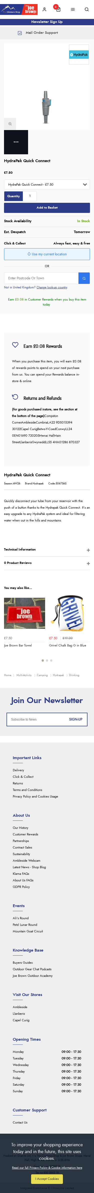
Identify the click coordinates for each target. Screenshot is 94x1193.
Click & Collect (23, 777)
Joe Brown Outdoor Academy (33, 976)
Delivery (18, 770)
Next (85, 630)
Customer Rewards (25, 834)
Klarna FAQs (21, 874)
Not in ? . (36, 287)
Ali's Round (21, 918)
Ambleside (20, 1007)
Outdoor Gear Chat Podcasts (32, 969)
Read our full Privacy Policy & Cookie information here (47, 1167)
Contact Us (20, 1122)
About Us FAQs (23, 880)
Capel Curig (21, 1020)
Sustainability (21, 854)
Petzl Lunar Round (25, 925)
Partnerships (21, 841)
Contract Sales (22, 847)
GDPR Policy (21, 887)
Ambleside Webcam (26, 860)
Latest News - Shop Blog (29, 867)
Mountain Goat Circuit (28, 931)
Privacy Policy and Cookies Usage (35, 796)
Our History (20, 828)
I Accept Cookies (47, 1179)
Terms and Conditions (27, 790)
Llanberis (19, 1013)
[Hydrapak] (79, 54)
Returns (18, 783)
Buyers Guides (23, 962)
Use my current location (49, 254)
